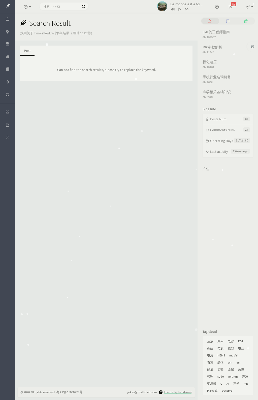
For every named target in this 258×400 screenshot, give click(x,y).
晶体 (220, 362)
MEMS (221, 355)
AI (228, 383)
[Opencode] (7, 44)
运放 (210, 341)
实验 (220, 369)
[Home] (7, 19)
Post (27, 50)
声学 (236, 383)
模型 (231, 348)
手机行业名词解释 (217, 77)
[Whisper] (7, 82)
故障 (241, 369)
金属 (231, 369)
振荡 (210, 348)
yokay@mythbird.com (142, 392)
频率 (220, 341)
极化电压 (210, 62)
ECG (240, 341)
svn (230, 362)
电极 (220, 348)
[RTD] (7, 69)
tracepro (227, 390)
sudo (220, 376)
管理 (210, 376)
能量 (210, 369)
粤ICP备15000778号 (69, 392)
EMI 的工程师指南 (216, 32)
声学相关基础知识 (217, 92)
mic (246, 383)
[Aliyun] (7, 94)
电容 (231, 341)
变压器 (211, 383)
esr (238, 362)
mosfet (233, 355)
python (233, 376)
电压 (241, 348)
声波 (245, 376)
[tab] (210, 21)
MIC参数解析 (212, 47)
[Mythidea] (7, 56)
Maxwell (212, 390)
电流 (210, 355)
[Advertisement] (228, 249)
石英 (210, 362)
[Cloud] (7, 31)
